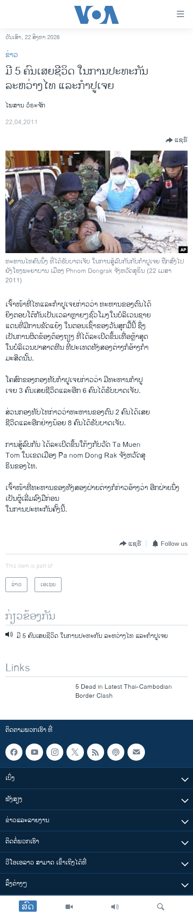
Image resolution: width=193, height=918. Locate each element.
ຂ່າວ (11, 55)
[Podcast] (115, 752)
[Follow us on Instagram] (54, 752)
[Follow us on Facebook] (13, 752)
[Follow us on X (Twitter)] (74, 752)
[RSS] (95, 752)
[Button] (177, 140)
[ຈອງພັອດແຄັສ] (136, 752)
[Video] (69, 907)
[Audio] (114, 907)
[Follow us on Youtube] (34, 752)
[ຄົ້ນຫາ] (160, 907)
